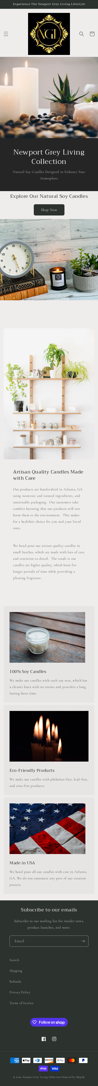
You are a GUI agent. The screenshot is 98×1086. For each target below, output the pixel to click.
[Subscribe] (83, 941)
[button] (6, 34)
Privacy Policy (20, 992)
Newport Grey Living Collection (42, 1077)
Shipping (16, 971)
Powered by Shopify (73, 1077)
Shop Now (49, 210)
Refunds (15, 981)
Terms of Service (22, 1003)
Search (14, 960)
